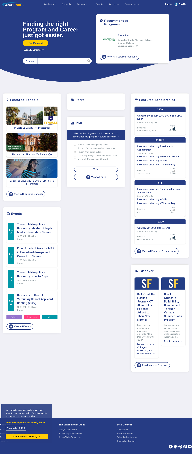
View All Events (20, 326)
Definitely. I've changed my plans (93, 144)
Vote (96, 169)
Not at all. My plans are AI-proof (93, 159)
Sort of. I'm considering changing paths (96, 148)
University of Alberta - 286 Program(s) (32, 154)
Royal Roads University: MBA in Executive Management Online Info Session (35, 252)
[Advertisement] (160, 396)
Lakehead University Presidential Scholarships (155, 148)
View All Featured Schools (26, 194)
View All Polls (96, 177)
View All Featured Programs (120, 56)
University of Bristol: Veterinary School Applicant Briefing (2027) (35, 299)
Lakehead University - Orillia (152, 160)
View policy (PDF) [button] (16, 428)
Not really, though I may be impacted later (97, 155)
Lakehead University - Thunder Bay (156, 164)
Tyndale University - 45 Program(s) (32, 128)
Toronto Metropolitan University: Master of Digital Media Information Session (35, 228)
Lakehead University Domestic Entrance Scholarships (159, 191)
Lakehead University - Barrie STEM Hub (158, 156)
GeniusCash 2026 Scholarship (153, 227)
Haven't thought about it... (90, 152)
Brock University (173, 341)
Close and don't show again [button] (26, 436)
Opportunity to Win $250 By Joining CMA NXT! (159, 117)
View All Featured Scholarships (156, 251)
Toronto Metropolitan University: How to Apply (33, 274)
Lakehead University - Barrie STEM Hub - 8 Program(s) (32, 182)
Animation (123, 35)
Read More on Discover (152, 365)
